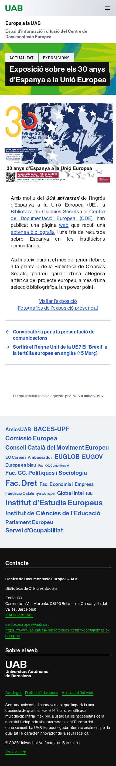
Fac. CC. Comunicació (53, 465)
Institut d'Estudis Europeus (54, 502)
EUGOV (92, 456)
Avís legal (13, 692)
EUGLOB (67, 456)
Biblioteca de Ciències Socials (45, 211)
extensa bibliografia (33, 232)
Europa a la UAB (23, 23)
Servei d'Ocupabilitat (34, 530)
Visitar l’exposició (58, 301)
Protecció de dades (42, 692)
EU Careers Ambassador (28, 457)
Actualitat (21, 58)
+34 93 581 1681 (19, 615)
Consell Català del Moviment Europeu (57, 447)
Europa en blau (20, 465)
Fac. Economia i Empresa (67, 484)
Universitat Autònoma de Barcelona (14, 8)
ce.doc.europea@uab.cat (27, 624)
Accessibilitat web (77, 692)
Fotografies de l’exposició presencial (58, 308)
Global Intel (70, 493)
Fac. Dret (21, 483)
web (64, 225)
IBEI (90, 493)
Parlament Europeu (29, 522)
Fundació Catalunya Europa (30, 493)
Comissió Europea (31, 438)
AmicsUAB (18, 429)
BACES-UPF (51, 429)
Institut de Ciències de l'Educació (52, 513)
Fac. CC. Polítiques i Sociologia (46, 472)
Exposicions (56, 58)
